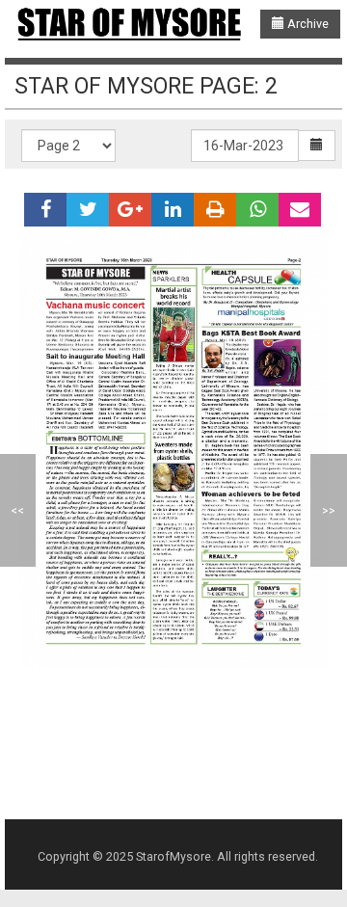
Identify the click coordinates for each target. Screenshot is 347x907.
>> (328, 510)
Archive (306, 23)
